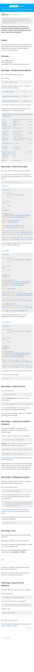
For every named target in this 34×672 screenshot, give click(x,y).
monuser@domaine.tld (8, 457)
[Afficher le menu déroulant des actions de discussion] (32, 2)
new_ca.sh (4, 186)
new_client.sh (5, 250)
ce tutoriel (20, 44)
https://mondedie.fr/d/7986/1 (9, 626)
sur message (16, 2)
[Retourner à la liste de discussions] (1, 2)
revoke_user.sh (6, 322)
